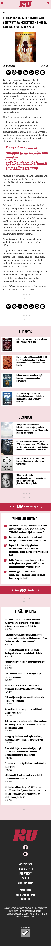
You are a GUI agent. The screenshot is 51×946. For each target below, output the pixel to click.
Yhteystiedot (25, 864)
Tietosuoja (25, 890)
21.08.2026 (8, 758)
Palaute (25, 878)
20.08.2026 (8, 781)
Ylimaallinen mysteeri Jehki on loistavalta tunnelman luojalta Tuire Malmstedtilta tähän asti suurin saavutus (30, 397)
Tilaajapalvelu (25, 869)
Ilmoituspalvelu (25, 882)
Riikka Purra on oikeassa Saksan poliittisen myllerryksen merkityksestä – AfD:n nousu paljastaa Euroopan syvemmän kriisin (26, 563)
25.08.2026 (8, 629)
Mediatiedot (25, 873)
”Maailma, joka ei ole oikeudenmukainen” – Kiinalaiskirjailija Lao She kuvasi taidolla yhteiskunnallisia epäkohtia (31, 479)
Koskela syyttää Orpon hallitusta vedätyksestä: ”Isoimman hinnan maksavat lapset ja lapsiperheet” (27, 575)
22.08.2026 (8, 703)
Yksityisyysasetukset (25, 894)
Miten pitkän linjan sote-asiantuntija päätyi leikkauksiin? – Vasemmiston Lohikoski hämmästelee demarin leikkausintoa (23, 751)
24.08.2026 (8, 644)
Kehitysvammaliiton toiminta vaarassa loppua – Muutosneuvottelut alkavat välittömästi (31, 461)
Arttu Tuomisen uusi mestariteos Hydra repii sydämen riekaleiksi (31, 340)
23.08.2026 (8, 668)
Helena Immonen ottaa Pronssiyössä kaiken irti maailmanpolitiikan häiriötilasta (30, 378)
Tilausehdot (25, 899)
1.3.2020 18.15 (44, 66)
